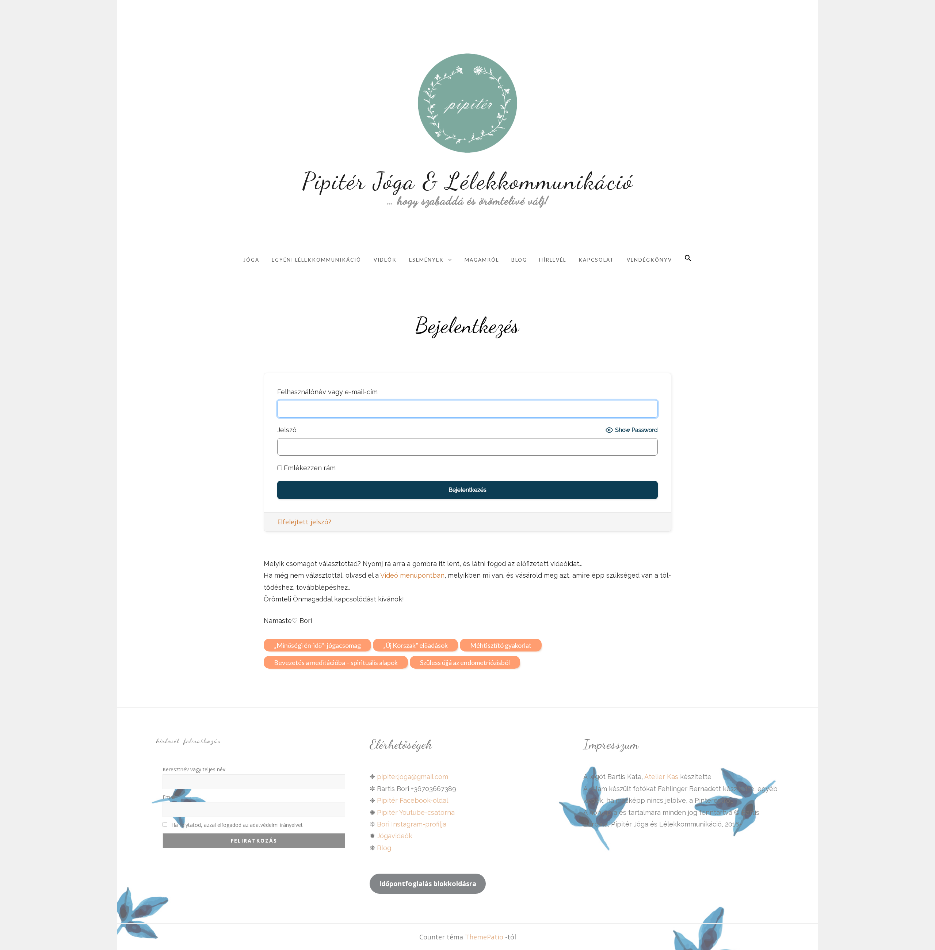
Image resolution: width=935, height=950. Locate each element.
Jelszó (287, 430)
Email (169, 797)
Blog (519, 260)
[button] (688, 258)
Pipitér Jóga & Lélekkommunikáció (467, 180)
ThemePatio (484, 936)
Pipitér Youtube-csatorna (416, 812)
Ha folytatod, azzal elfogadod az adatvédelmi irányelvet (236, 824)
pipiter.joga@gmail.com (412, 776)
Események (426, 260)
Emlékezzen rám (309, 468)
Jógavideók (394, 836)
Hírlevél (552, 260)
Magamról (482, 260)
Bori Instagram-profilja (411, 824)
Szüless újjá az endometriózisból (465, 662)
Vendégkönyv (649, 260)
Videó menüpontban (412, 575)
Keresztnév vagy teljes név (194, 769)
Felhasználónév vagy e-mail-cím (327, 392)
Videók (385, 260)
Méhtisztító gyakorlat (500, 645)
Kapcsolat (596, 260)
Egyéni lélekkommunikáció (316, 260)
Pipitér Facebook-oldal (412, 800)
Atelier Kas (660, 776)
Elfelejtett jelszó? (304, 521)
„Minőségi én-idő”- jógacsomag (317, 645)
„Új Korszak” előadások (415, 645)
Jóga (251, 260)
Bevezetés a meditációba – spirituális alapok (336, 662)
